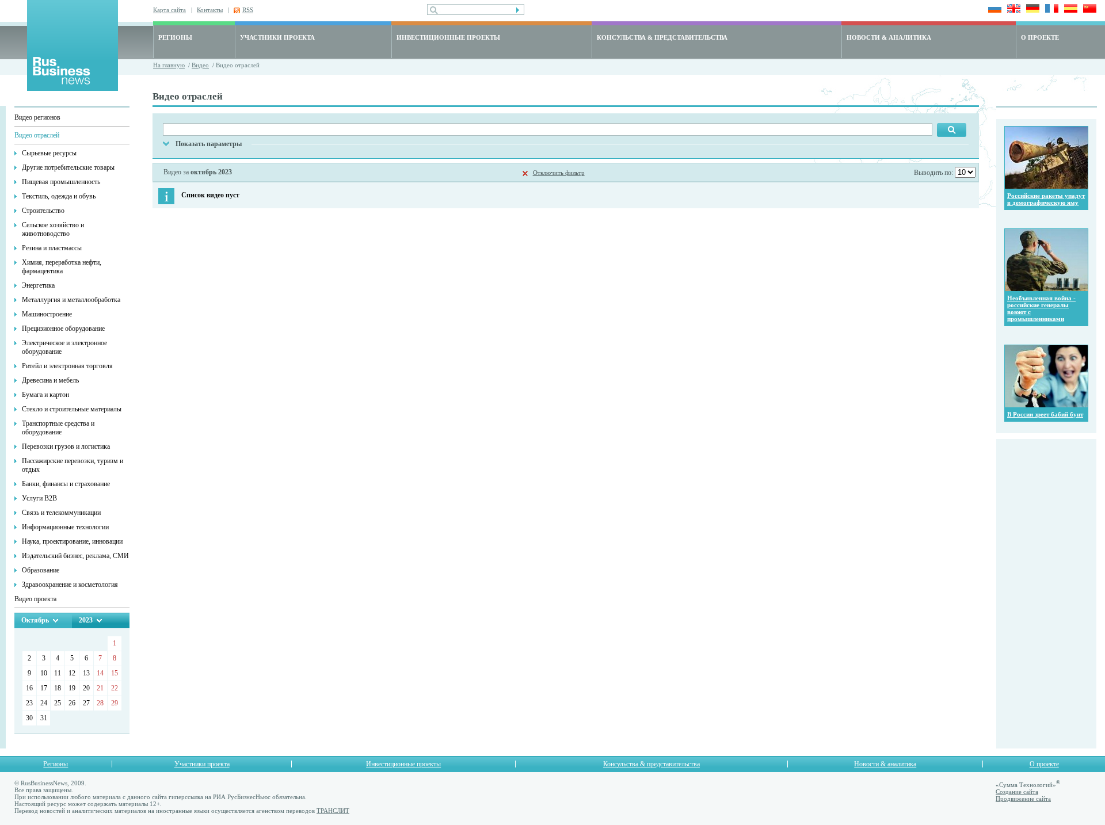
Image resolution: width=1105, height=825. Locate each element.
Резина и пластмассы (52, 248)
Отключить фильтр (559, 172)
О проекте (1044, 764)
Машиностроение (47, 314)
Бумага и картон (45, 395)
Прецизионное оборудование (63, 328)
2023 (86, 620)
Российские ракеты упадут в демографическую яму (1046, 199)
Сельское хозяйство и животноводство (53, 229)
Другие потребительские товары (68, 167)
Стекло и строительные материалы (71, 409)
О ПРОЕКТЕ (1040, 37)
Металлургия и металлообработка (71, 300)
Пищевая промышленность (61, 182)
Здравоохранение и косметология (70, 584)
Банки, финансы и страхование (66, 484)
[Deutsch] (1031, 9)
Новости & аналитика (885, 764)
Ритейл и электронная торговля (67, 366)
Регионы (55, 764)
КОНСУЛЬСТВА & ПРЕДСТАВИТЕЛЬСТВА (662, 37)
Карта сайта (169, 9)
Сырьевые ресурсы (49, 153)
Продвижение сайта (1023, 798)
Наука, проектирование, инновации (72, 541)
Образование (40, 570)
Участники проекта (202, 764)
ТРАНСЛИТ (333, 810)
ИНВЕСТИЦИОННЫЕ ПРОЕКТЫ (448, 37)
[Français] (1050, 9)
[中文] (1088, 9)
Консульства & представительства (651, 764)
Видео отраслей (36, 135)
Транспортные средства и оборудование (58, 427)
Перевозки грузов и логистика (66, 446)
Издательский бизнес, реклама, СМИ (75, 556)
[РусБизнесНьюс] (72, 88)
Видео (200, 65)
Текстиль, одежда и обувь (59, 196)
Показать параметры (209, 144)
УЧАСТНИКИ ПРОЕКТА (277, 37)
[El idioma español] (1069, 9)
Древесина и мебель (50, 380)
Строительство (43, 211)
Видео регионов (37, 117)
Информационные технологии (65, 527)
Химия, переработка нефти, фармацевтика (61, 266)
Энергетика (38, 285)
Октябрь (35, 620)
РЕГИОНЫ (175, 37)
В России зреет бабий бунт (1045, 414)
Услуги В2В (39, 498)
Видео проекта (35, 599)
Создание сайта (1017, 791)
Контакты (210, 9)
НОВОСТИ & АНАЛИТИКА (889, 37)
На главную (169, 65)
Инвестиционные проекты (403, 764)
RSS (247, 9)
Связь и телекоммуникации (61, 513)
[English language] (1012, 9)
